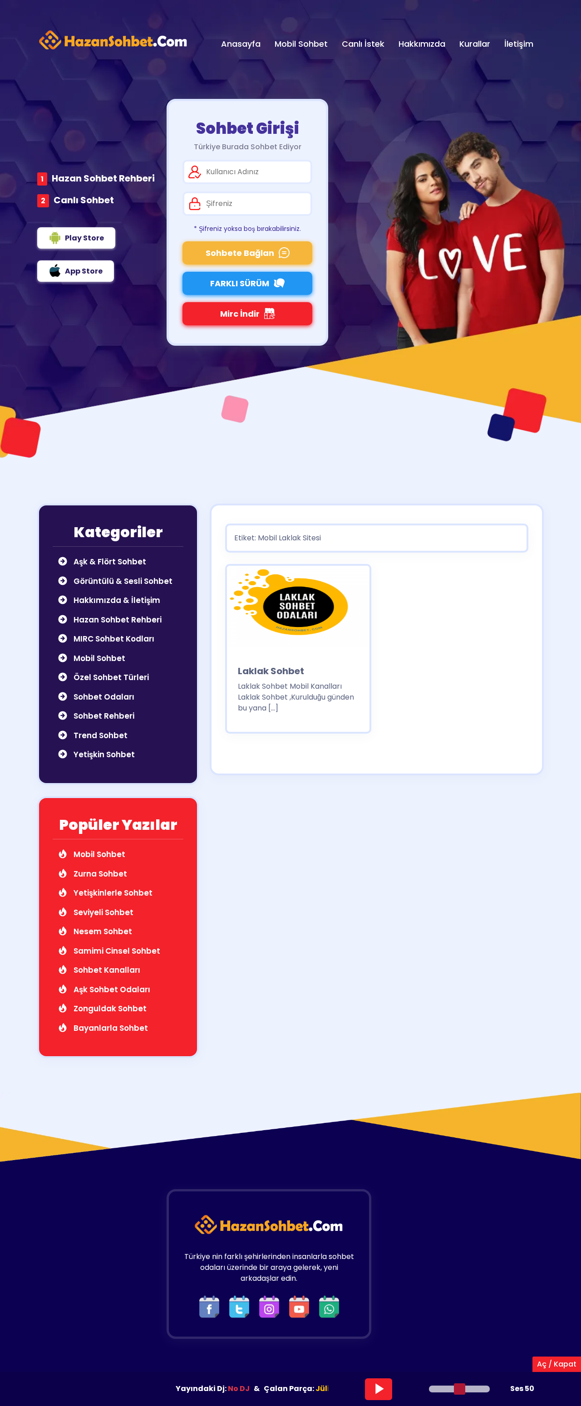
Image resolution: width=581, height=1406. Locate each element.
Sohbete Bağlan (240, 253)
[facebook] (211, 1306)
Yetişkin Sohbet (103, 754)
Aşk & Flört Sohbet (109, 561)
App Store (84, 271)
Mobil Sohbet (98, 658)
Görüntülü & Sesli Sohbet (122, 581)
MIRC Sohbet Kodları (113, 638)
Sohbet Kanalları (106, 970)
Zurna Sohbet (99, 873)
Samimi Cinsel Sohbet (116, 950)
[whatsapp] (329, 1306)
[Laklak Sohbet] (298, 609)
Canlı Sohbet (84, 200)
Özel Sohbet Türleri (110, 677)
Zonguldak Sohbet (109, 1008)
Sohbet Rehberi (103, 715)
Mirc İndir (240, 313)
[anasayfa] (113, 40)
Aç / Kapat (556, 1364)
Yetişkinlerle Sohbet (112, 892)
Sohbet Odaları (103, 696)
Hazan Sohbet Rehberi (103, 178)
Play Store (84, 238)
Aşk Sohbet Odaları (111, 989)
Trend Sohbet (100, 735)
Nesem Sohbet (102, 931)
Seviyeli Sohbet (102, 912)
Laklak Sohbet (271, 671)
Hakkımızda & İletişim (116, 600)
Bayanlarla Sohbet (110, 1028)
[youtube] (301, 1306)
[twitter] (241, 1306)
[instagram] (271, 1306)
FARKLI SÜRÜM (239, 283)
